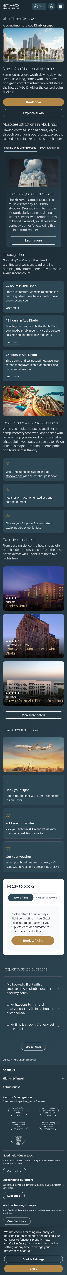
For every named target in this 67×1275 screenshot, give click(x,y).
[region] (33, 1251)
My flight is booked (46, 897)
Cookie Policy (17, 1243)
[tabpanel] (33, 201)
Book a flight (20, 897)
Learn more (33, 240)
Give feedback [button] (16, 1221)
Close (33, 1269)
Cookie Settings (33, 1259)
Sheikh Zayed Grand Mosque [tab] (20, 147)
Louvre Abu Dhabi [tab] (50, 147)
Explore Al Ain (33, 113)
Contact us (14, 1171)
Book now (33, 102)
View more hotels (33, 715)
